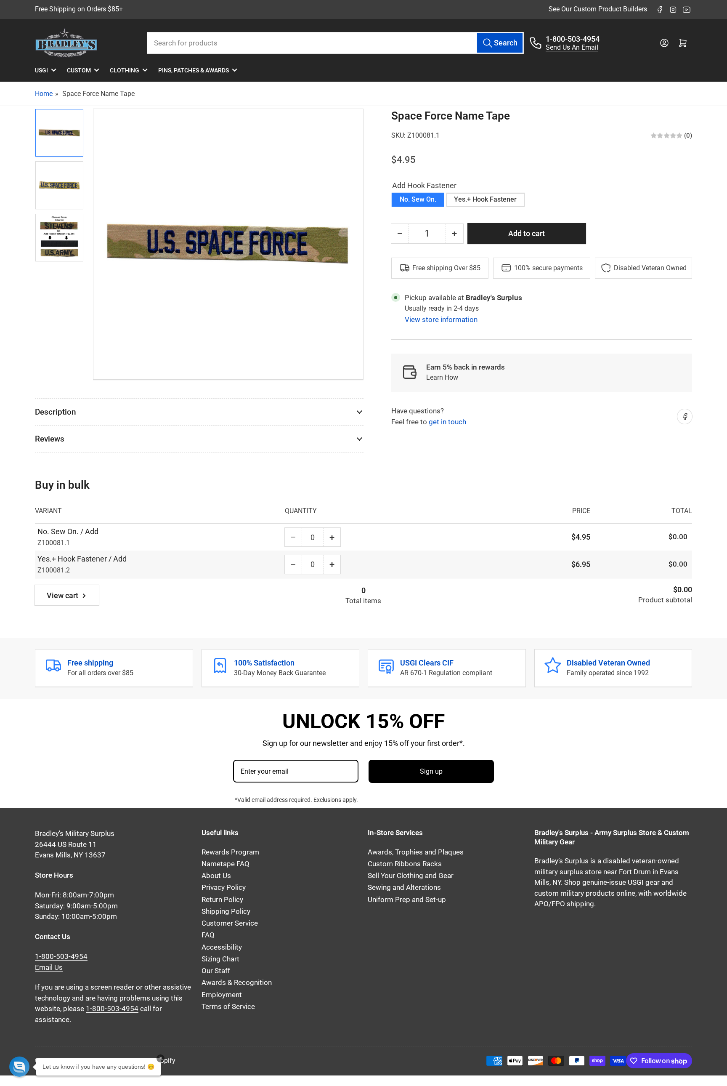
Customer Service (230, 923)
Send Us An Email (572, 47)
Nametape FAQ (225, 864)
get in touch (447, 422)
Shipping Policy (226, 912)
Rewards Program (230, 852)
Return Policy (222, 900)
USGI (41, 70)
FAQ (208, 935)
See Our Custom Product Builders (598, 9)
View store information (441, 320)
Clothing (124, 70)
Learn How (442, 377)
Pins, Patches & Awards (193, 70)
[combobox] (335, 43)
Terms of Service (228, 1007)
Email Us (49, 968)
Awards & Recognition (237, 983)
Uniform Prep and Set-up (407, 900)
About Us (216, 876)
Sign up (431, 771)
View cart (62, 595)
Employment (222, 995)
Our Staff (216, 971)
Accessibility (222, 947)
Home (44, 94)
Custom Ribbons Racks (405, 864)
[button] (19, 1067)
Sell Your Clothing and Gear (411, 876)
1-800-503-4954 (573, 39)
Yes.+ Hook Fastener (485, 199)
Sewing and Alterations (404, 888)
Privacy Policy (224, 888)
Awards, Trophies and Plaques (416, 852)
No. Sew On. (418, 199)
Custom (79, 70)
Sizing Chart (220, 959)
